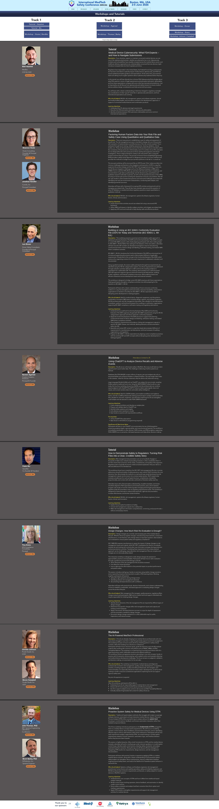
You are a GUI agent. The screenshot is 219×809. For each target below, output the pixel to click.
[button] (84, 9)
